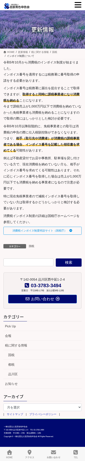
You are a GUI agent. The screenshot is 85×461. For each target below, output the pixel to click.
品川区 (13, 374)
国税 (31, 246)
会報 (8, 336)
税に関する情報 (16, 345)
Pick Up (10, 326)
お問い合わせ (53, 457)
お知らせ (11, 383)
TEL (76, 457)
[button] (42, 231)
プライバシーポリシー (42, 414)
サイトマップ (15, 414)
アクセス (29, 457)
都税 (11, 364)
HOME (9, 457)
